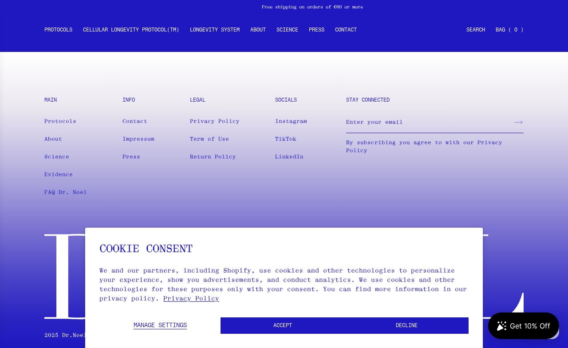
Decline (407, 325)
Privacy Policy (191, 298)
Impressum (138, 139)
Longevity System (215, 30)
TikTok (285, 139)
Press (316, 30)
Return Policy (213, 156)
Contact (346, 30)
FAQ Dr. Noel (65, 192)
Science (287, 30)
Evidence (58, 174)
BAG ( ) (510, 30)
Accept (282, 325)
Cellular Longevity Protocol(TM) (131, 30)
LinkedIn (289, 156)
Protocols (58, 30)
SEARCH (475, 30)
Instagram (291, 121)
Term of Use (209, 139)
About (258, 30)
